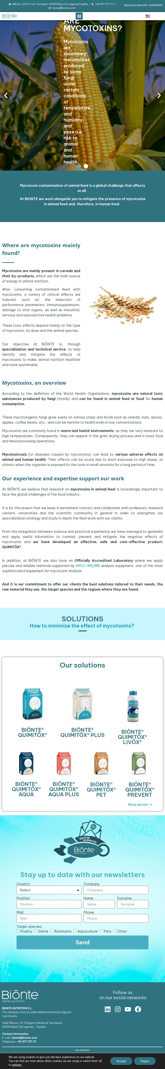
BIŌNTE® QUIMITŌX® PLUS (82, 732)
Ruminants (63, 931)
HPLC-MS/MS (88, 566)
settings (16, 1064)
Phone (89, 912)
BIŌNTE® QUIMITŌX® (32, 732)
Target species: (29, 926)
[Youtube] (127, 1009)
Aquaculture (88, 931)
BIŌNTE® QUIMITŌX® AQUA (26, 789)
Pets (107, 931)
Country (23, 884)
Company (91, 884)
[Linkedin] (107, 1009)
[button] (79, 16)
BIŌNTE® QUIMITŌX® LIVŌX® (132, 737)
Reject (145, 1061)
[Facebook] (137, 1009)
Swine (43, 931)
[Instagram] (117, 1009)
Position (23, 898)
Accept (121, 1061)
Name (88, 898)
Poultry (26, 931)
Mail (20, 912)
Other (122, 931)
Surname (124, 898)
